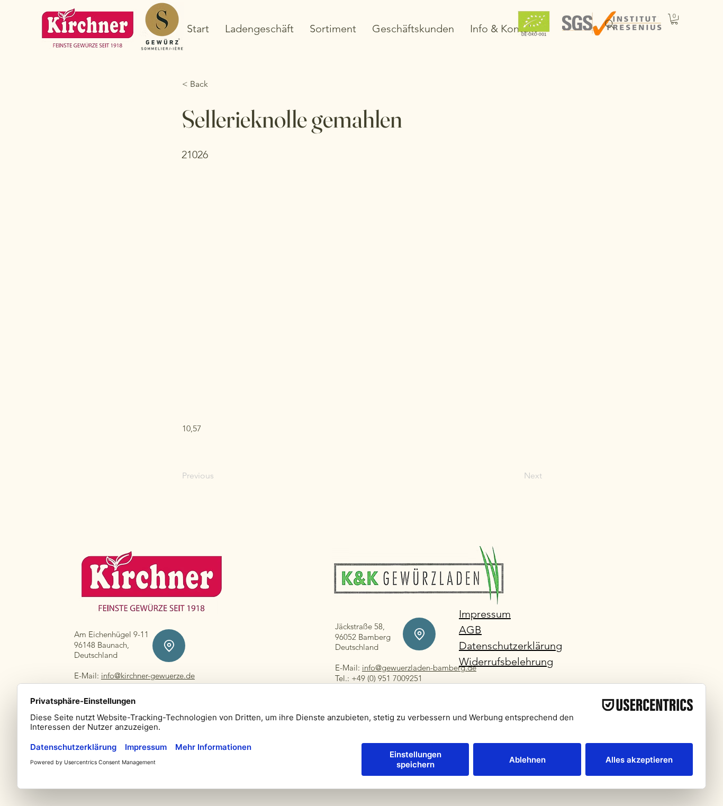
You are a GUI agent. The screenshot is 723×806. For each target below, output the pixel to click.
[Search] (610, 24)
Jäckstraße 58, (360, 626)
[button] (674, 19)
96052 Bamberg (363, 637)
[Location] (168, 645)
